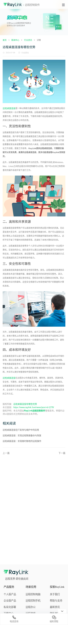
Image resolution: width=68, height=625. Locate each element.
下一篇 (61, 453)
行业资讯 (25, 53)
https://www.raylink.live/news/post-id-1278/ (33, 407)
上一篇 (6, 453)
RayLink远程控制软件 (34, 410)
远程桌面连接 (9, 108)
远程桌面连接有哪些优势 (25, 404)
